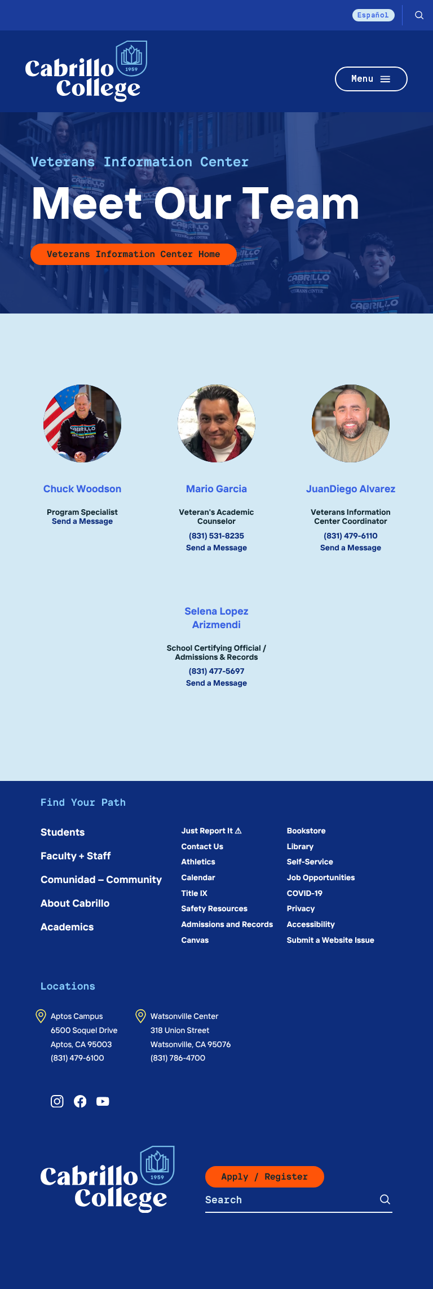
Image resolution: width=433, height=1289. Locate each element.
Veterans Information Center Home (133, 254)
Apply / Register (265, 1176)
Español (373, 15)
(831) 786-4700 (178, 1057)
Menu (362, 78)
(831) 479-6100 (77, 1057)
